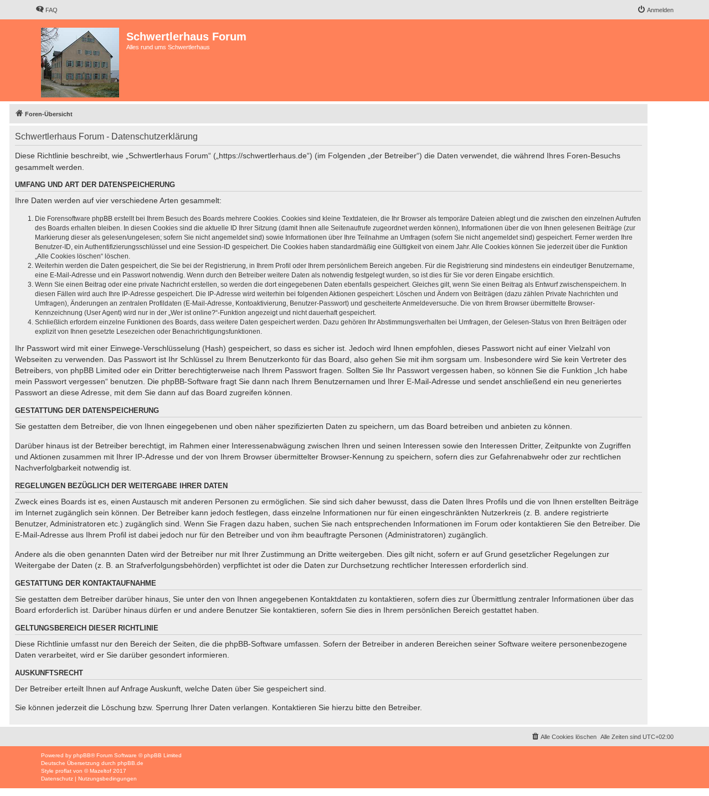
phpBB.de (130, 763)
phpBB (82, 755)
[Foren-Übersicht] (80, 60)
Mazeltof (100, 771)
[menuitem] (46, 10)
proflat (63, 771)
